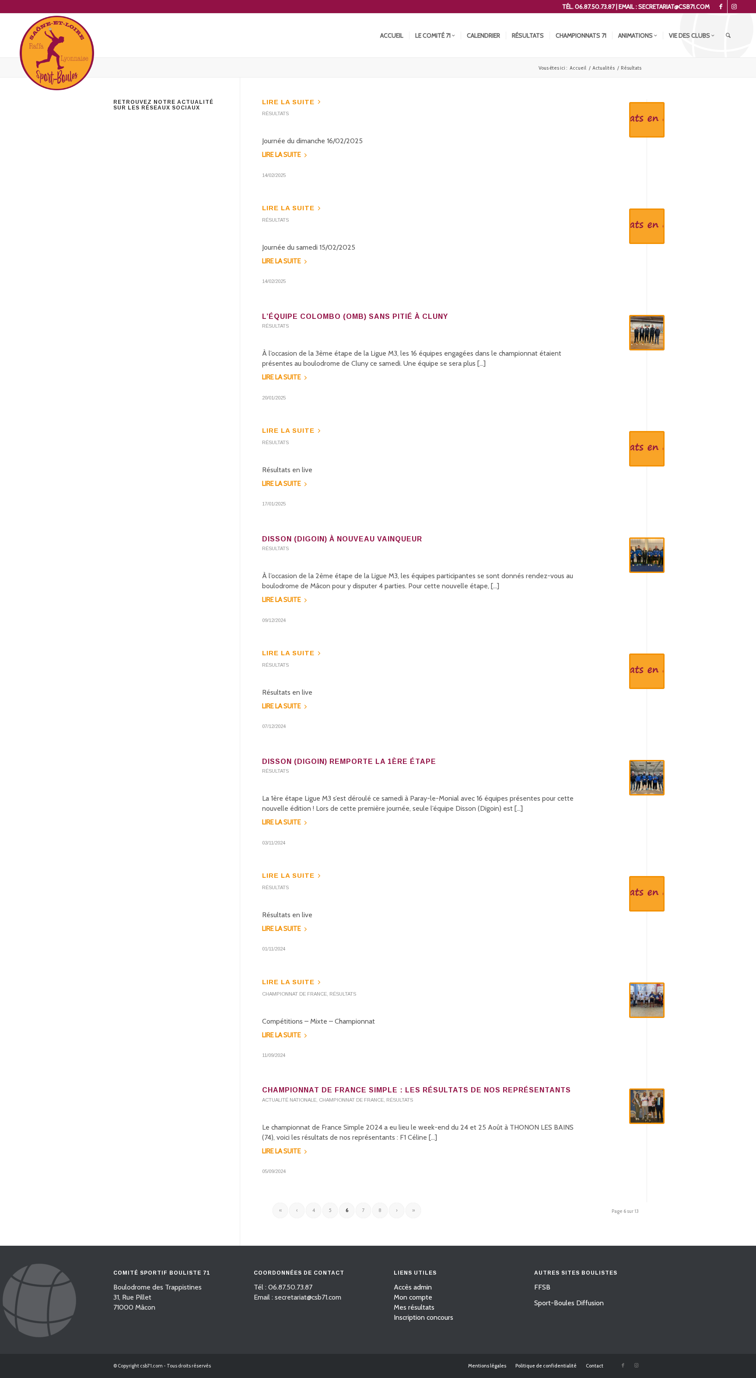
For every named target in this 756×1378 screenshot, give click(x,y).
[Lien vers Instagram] (734, 6)
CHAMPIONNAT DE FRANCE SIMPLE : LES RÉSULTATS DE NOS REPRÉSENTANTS (416, 1090)
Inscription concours (423, 1317)
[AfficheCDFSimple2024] (647, 1106)
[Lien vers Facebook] (720, 6)
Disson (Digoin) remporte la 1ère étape (349, 761)
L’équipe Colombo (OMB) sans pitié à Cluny (355, 316)
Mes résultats (414, 1307)
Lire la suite (288, 102)
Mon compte (413, 1297)
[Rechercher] (728, 35)
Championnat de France (294, 993)
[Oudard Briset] (647, 1000)
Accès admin (413, 1287)
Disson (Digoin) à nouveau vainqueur (342, 539)
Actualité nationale (289, 1099)
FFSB (542, 1287)
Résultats (275, 113)
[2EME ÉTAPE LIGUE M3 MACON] (647, 555)
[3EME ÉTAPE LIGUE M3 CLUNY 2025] (647, 332)
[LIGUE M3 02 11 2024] (647, 777)
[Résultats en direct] (647, 120)
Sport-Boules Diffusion (569, 1303)
